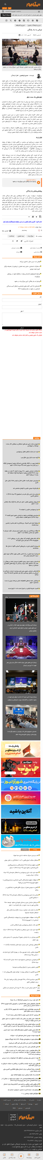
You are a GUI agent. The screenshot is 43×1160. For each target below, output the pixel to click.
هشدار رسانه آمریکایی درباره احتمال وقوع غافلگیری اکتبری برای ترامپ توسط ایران (21, 1070)
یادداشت (11, 236)
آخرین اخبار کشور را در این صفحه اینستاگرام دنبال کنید (19, 222)
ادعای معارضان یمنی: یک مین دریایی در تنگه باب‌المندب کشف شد (20, 1047)
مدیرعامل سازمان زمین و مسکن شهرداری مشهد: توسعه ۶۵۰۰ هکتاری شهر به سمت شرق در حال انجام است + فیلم (21, 903)
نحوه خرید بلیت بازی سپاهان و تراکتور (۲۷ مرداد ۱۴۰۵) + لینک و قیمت (20, 931)
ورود (10, 8)
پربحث (35, 849)
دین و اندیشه (20, 25)
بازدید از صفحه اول (35, 248)
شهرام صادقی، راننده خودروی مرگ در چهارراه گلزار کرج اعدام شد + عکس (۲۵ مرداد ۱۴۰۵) (20, 953)
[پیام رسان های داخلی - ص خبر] (20, 784)
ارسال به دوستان (15, 248)
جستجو (20, 1108)
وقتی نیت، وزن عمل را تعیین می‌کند (30, 262)
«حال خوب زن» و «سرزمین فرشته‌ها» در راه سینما (24, 1000)
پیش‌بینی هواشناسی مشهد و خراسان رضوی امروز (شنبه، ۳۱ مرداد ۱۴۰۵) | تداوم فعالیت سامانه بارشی (21, 516)
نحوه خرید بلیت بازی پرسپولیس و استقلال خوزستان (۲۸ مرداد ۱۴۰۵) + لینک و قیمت (20, 873)
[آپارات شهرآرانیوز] (32, 20)
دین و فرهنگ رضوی (34, 25)
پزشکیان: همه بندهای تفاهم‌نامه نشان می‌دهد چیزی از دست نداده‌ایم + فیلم (21, 582)
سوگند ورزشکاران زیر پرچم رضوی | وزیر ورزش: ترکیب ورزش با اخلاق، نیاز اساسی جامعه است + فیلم (20, 532)
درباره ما (39, 1100)
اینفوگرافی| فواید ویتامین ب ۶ (30, 1093)
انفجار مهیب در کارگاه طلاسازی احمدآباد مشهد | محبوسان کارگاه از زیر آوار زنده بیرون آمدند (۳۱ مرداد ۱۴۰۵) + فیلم (20, 464)
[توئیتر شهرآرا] (11, 20)
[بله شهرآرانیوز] (37, 20)
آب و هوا (23, 1104)
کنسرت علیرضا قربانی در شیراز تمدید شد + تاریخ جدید (23, 588)
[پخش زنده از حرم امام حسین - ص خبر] (20, 749)
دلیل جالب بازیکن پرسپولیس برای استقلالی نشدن (24, 925)
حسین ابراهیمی (24, 75)
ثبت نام (4, 8)
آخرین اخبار (37, 1158)
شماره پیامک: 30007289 (35, 1141)
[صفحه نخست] (21, 1156)
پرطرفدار (24, 849)
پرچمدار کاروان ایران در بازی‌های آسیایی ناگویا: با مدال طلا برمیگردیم (22, 547)
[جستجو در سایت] (5, 4)
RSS (14, 1108)
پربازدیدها (29, 1158)
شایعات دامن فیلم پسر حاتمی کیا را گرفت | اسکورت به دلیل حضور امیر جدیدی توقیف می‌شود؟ (21, 1020)
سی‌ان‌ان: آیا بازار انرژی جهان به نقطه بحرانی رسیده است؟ (22, 1015)
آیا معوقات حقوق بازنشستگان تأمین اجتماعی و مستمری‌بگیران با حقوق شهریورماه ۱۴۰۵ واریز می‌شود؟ (20, 881)
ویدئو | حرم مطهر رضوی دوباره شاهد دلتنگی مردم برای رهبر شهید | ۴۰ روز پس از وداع (21, 664)
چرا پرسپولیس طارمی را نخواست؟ (28, 509)
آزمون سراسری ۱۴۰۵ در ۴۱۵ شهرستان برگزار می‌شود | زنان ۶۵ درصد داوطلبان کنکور (21, 980)
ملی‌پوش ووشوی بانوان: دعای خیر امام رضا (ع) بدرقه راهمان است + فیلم (21, 503)
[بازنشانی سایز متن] (33, 217)
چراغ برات (30, 236)
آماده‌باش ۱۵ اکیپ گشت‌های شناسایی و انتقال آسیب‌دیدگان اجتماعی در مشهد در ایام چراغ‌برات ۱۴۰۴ (23, 287)
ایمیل (39, 304)
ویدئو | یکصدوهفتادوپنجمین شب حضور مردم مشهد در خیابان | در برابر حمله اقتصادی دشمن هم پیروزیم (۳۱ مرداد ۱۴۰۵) (21, 1079)
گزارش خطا (5, 231)
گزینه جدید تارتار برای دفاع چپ (29, 457)
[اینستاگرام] (20, 797)
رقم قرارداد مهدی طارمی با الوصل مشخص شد (25, 488)
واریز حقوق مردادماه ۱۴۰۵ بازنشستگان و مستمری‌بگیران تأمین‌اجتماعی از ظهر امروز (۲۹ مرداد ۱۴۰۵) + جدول (23, 866)
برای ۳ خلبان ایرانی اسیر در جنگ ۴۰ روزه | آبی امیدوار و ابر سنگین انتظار (21, 989)
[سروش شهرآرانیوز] (15, 20)
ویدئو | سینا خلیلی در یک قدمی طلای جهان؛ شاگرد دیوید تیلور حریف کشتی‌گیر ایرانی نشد (21, 555)
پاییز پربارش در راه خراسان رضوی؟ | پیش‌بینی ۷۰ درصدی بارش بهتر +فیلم (20, 938)
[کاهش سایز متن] (29, 217)
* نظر (22, 311)
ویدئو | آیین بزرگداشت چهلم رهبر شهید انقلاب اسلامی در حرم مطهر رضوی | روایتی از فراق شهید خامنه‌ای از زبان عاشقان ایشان (22, 628)
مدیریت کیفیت (7, 1100)
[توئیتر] (17, 241)
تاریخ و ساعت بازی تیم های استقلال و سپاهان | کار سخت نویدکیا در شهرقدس (22, 445)
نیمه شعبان (21, 236)
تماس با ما (31, 1100)
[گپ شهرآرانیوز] (19, 20)
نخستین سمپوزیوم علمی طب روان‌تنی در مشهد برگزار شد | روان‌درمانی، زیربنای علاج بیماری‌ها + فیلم (21, 733)
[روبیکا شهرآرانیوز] (28, 20)
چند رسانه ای (12, 1158)
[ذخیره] (40, 217)
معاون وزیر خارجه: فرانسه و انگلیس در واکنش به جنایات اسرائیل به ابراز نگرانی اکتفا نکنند (20, 1065)
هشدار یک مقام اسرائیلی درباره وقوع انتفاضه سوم (25, 1075)
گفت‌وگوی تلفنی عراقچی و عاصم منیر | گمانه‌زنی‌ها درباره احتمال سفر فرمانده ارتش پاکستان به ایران (22, 1085)
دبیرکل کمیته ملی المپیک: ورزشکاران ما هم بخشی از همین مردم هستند (22, 524)
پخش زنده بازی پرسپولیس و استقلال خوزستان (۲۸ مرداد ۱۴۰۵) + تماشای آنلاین (20, 896)
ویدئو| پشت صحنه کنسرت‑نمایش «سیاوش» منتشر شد (23, 1090)
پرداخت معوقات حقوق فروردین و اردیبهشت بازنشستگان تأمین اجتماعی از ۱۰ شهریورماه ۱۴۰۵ (21, 918)
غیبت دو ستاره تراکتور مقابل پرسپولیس (27, 452)
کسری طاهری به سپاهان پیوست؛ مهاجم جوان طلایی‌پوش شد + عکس (20, 973)
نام (40, 297)
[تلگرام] (21, 241)
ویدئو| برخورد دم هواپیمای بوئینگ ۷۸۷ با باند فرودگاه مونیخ (22, 1039)
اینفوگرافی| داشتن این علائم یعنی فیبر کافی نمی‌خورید (24, 1043)
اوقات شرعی (15, 1104)
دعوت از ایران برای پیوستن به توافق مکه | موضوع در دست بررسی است (21, 1059)
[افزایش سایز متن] (36, 217)
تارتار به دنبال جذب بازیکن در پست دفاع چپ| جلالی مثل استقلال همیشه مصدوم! (22, 911)
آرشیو (36, 1104)
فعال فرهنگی (14, 75)
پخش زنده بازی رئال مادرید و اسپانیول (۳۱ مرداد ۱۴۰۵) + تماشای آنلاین (22, 495)
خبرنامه (18, 252)
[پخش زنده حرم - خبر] (20, 826)
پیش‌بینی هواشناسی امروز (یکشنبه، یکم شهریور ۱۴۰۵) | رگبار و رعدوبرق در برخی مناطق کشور (22, 1010)
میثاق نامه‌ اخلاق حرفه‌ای (20, 1100)
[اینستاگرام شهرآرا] (6, 20)
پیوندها (30, 1104)
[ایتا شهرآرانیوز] (24, 20)
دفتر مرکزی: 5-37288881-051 (33, 1131)
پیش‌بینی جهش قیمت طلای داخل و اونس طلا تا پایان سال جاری (21, 482)
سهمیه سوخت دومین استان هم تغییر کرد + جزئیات (24, 1035)
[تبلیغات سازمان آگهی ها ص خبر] (20, 841)
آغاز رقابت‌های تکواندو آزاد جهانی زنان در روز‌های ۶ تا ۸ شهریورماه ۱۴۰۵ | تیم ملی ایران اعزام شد (23, 539)
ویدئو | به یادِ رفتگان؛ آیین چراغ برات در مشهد (24, 182)
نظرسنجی (27, 1108)
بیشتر (6, 596)
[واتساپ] (13, 241)
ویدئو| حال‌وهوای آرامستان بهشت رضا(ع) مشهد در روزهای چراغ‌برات (23, 275)
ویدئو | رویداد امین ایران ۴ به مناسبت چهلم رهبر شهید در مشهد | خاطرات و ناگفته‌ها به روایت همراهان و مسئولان (22, 698)
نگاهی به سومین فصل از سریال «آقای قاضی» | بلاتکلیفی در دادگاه (22, 888)
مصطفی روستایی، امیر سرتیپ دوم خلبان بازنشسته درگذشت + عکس (21, 946)
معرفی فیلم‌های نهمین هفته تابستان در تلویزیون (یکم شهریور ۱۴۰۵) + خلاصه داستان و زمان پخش (20, 1005)
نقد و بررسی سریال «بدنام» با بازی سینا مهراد (25, 855)
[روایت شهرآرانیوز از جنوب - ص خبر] (20, 767)
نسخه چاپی (37, 252)
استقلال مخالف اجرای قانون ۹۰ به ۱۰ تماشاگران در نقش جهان (21, 860)
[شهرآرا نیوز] (33, 4)
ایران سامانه (27, 1149)
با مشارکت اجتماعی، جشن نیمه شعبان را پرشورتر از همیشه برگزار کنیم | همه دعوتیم (22, 267)
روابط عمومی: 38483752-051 (33, 1137)
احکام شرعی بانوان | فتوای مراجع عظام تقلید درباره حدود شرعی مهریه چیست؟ (22, 1031)
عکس (4, 1158)
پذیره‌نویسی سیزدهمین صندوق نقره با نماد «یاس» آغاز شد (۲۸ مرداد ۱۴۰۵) (21, 961)
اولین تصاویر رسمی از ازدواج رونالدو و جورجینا (25, 967)
